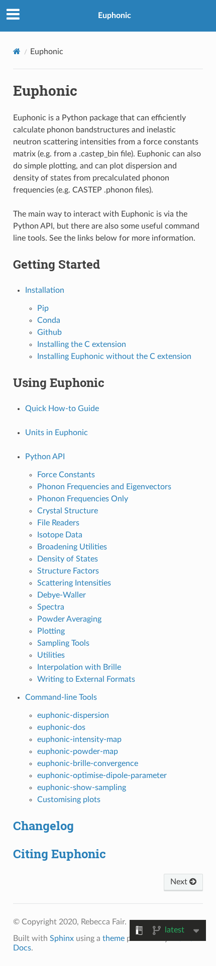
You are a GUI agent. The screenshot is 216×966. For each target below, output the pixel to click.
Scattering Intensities (74, 583)
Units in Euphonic (56, 433)
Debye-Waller (61, 595)
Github (49, 332)
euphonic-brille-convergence (87, 763)
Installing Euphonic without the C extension (114, 356)
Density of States (67, 559)
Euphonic (114, 16)
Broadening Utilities (72, 547)
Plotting (51, 631)
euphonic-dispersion (73, 715)
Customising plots (68, 800)
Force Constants (66, 475)
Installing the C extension (81, 344)
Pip (43, 308)
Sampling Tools (63, 643)
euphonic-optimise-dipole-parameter (102, 775)
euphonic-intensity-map (79, 739)
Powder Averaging (69, 619)
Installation (44, 290)
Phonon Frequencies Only (82, 499)
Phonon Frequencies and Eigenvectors (104, 487)
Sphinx (62, 938)
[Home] (17, 51)
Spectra (50, 607)
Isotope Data (59, 535)
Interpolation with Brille (79, 667)
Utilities (51, 655)
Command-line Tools (61, 697)
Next (179, 882)
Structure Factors (68, 571)
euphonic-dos (61, 727)
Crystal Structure (67, 511)
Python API (45, 457)
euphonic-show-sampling (81, 788)
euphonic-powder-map (77, 751)
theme (113, 938)
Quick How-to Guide (62, 409)
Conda (48, 320)
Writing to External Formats (86, 679)
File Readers (58, 523)
